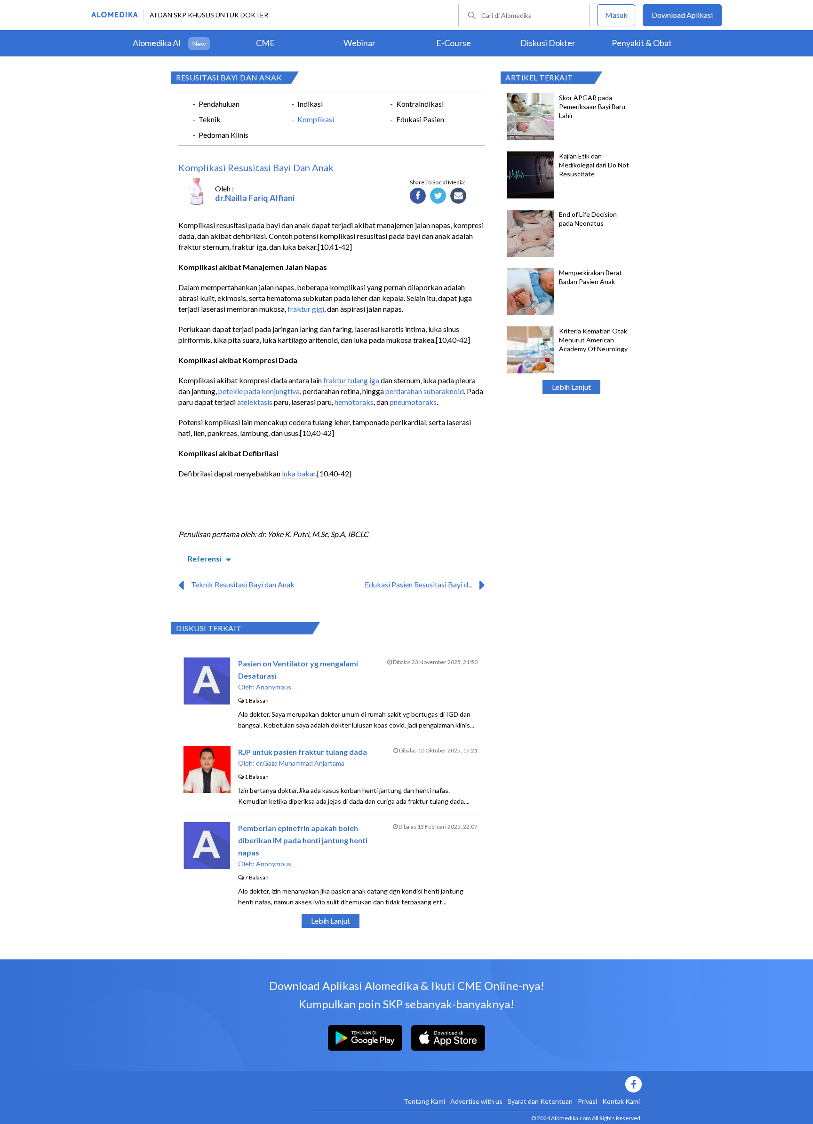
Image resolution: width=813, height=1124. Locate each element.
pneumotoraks (413, 401)
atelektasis (254, 401)
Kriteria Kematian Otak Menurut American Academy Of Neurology (593, 340)
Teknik (210, 119)
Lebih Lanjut (571, 386)
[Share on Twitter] (438, 196)
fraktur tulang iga (351, 380)
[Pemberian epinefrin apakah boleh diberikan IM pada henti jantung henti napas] (206, 866)
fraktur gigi (305, 308)
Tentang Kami (424, 1101)
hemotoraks (354, 401)
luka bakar (299, 473)
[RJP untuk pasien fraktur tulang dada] (207, 789)
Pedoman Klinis (223, 134)
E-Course (453, 43)
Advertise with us (476, 1101)
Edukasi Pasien (420, 119)
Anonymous (273, 687)
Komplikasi (315, 119)
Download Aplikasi (682, 14)
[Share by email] (458, 196)
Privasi (587, 1101)
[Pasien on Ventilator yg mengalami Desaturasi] (206, 701)
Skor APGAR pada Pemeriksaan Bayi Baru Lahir (592, 106)
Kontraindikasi (420, 103)
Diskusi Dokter (547, 43)
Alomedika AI (157, 43)
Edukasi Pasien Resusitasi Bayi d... (418, 584)
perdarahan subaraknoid (424, 391)
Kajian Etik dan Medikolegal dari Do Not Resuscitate (594, 165)
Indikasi (310, 103)
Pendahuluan (219, 103)
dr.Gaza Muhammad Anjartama (300, 763)
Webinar (359, 43)
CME (265, 43)
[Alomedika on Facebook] (477, 1084)
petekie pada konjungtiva (259, 391)
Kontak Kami (621, 1101)
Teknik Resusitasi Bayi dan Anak (243, 584)
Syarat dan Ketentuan (540, 1101)
